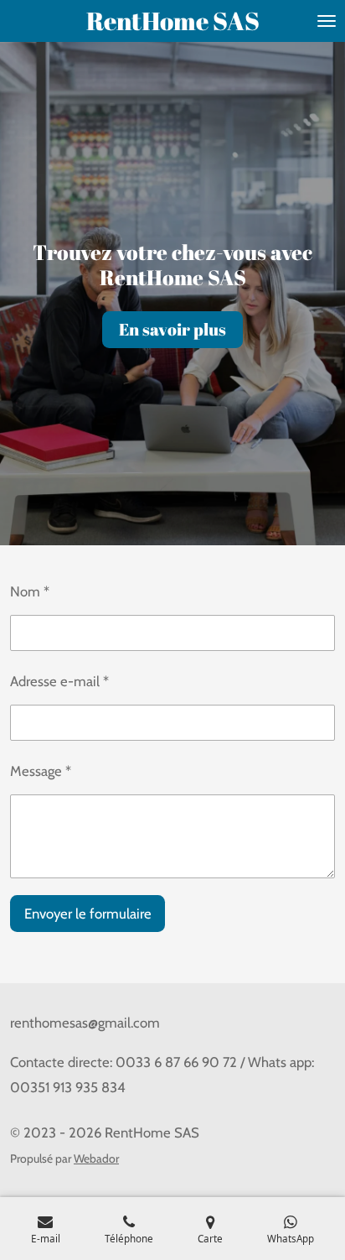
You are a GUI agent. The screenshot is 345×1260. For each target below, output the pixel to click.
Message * (40, 771)
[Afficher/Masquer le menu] (326, 21)
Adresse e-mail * (59, 681)
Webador (96, 1158)
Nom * (29, 591)
